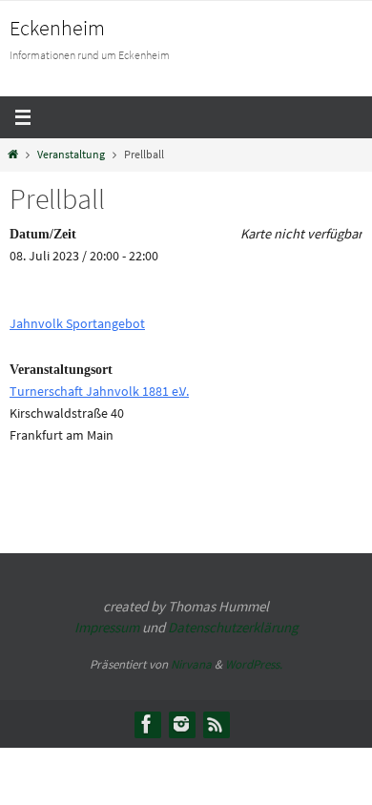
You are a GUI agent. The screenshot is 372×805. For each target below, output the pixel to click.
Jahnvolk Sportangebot (77, 323)
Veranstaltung (71, 154)
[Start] (12, 154)
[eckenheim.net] (181, 724)
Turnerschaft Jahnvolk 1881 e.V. (99, 391)
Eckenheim (57, 27)
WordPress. (253, 664)
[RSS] (215, 724)
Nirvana (191, 664)
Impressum (106, 627)
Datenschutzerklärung (233, 627)
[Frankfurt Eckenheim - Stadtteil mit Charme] (146, 724)
